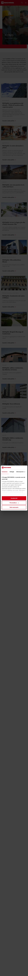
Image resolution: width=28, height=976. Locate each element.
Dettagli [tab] (12, 471)
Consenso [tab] (4, 471)
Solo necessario (14, 507)
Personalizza (13, 502)
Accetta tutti (14, 498)
